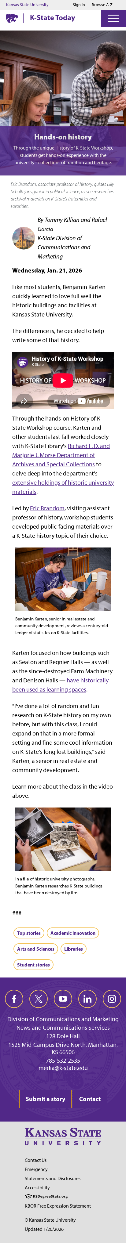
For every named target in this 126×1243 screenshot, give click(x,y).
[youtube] (63, 999)
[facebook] (14, 999)
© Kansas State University (50, 1220)
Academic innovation (72, 933)
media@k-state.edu (63, 1067)
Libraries (73, 949)
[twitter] (38, 999)
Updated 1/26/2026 (44, 1229)
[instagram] (112, 999)
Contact (90, 1099)
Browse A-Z (102, 4)
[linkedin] (87, 999)
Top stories (29, 933)
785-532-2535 (63, 1060)
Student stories (33, 965)
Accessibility (37, 1188)
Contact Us (35, 1160)
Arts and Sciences (35, 949)
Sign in (79, 4)
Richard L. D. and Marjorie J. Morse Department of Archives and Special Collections (61, 455)
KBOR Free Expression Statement (58, 1206)
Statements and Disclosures (52, 1178)
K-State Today (52, 17)
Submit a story (45, 1099)
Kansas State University (27, 4)
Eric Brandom (47, 508)
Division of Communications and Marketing (63, 1019)
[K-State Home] (12, 18)
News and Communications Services (63, 1027)
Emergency (36, 1169)
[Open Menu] (113, 18)
